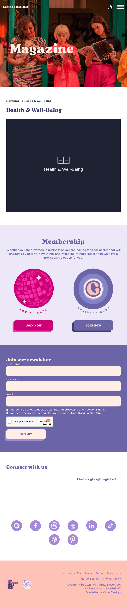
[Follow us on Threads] (54, 525)
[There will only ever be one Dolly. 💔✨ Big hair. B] (20, 496)
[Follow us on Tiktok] (110, 525)
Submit (26, 434)
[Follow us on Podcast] (54, 539)
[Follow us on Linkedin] (91, 525)
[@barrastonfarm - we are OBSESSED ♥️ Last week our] (78, 496)
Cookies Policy (88, 579)
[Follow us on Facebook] (35, 525)
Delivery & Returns (108, 573)
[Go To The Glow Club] (27, 584)
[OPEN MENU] (120, 7)
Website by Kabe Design (103, 592)
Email (10, 394)
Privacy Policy (111, 579)
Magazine (12, 101)
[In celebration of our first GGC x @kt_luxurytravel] (107, 496)
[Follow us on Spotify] (16, 525)
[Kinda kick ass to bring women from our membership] (49, 496)
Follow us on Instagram (9, 479)
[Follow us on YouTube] (73, 525)
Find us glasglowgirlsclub (99, 479)
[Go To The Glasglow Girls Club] (12, 584)
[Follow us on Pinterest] (73, 539)
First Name (14, 364)
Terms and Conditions (76, 573)
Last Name (14, 379)
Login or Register (16, 7)
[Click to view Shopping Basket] (110, 7)
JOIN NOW (34, 325)
